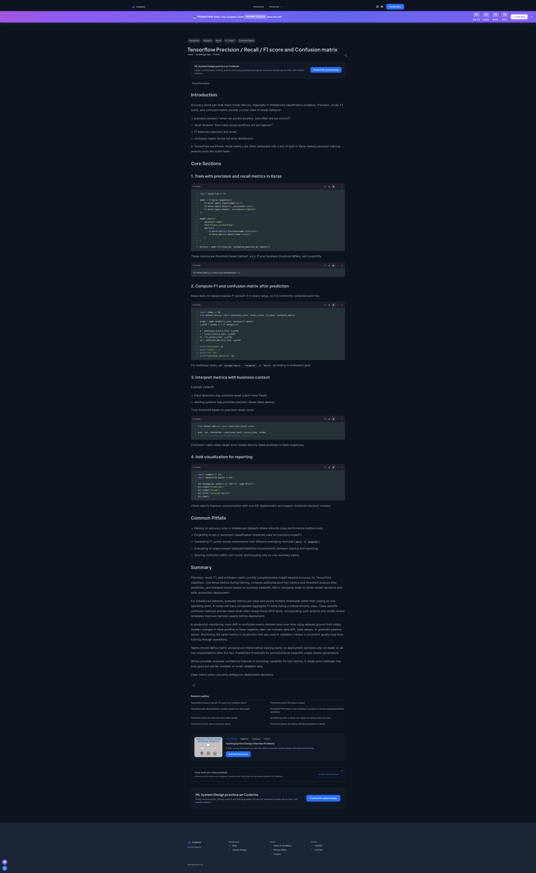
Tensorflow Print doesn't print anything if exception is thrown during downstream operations (307, 710)
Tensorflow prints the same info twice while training (214, 718)
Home (190, 54)
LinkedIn (318, 845)
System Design (240, 850)
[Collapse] (338, 187)
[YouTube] (382, 7)
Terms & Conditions (282, 845)
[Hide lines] (333, 187)
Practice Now (395, 6)
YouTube (319, 850)
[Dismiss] (342, 770)
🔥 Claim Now (519, 17)
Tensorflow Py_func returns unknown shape (210, 724)
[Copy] (325, 187)
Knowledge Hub (203, 54)
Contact (277, 854)
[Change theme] (329, 187)
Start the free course (238, 754)
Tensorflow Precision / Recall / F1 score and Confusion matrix (218, 703)
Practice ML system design (326, 70)
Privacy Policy (280, 850)
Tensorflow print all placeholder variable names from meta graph (220, 709)
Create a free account (328, 774)
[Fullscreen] (342, 187)
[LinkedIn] (377, 7)
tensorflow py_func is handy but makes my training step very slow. (300, 718)
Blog (235, 845)
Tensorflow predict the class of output (287, 703)
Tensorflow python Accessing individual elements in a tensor (297, 724)
